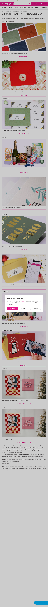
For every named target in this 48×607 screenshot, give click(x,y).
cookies (23, 301)
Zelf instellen (24, 308)
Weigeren (36, 308)
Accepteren (12, 308)
